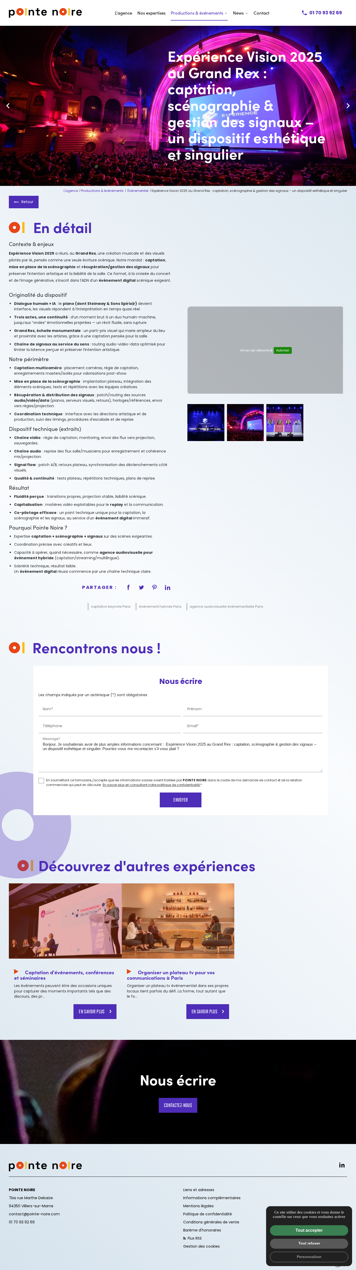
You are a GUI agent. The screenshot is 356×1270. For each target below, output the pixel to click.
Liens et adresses (198, 1189)
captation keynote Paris (111, 606)
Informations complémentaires (212, 1197)
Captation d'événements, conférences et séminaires (64, 974)
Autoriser (282, 350)
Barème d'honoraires (202, 1230)
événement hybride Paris (160, 606)
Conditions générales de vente (211, 1222)
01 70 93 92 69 (325, 12)
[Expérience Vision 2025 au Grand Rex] (205, 422)
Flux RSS (194, 1238)
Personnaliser (309, 1257)
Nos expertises (151, 13)
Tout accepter (309, 1230)
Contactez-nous (178, 1105)
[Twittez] (141, 587)
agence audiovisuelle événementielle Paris (226, 606)
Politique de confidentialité (207, 1214)
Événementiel (138, 190)
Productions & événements (197, 13)
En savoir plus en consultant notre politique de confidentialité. (151, 784)
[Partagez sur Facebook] (128, 587)
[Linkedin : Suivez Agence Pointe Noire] (342, 1165)
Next (348, 108)
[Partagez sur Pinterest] (154, 587)
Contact (261, 13)
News (238, 13)
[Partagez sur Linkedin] (167, 587)
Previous (8, 108)
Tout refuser (309, 1243)
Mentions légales (198, 1206)
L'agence (123, 13)
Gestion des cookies (201, 1246)
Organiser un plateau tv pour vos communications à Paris (171, 974)
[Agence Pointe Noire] (45, 13)
